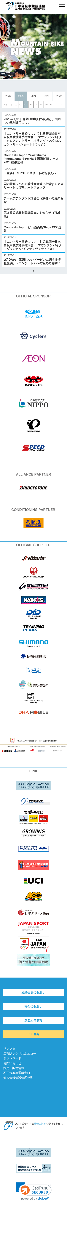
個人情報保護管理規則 (18, 1077)
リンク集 (9, 1048)
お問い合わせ (12, 1063)
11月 (56, 105)
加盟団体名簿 (33, 1020)
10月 (51, 105)
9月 (46, 105)
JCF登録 (33, 1034)
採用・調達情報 (13, 1068)
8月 (41, 105)
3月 (15, 105)
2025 (20, 96)
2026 (8, 96)
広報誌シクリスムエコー (19, 1053)
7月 (36, 105)
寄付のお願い (33, 1006)
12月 (61, 105)
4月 (20, 105)
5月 (25, 105)
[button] (33, 1191)
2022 (59, 96)
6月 (31, 105)
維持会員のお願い (33, 992)
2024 (33, 96)
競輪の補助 (40, 1123)
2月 (10, 105)
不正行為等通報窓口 (16, 1073)
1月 (5, 105)
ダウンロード (12, 1058)
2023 (46, 96)
